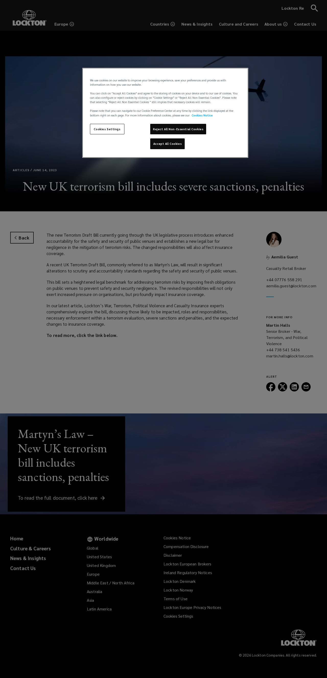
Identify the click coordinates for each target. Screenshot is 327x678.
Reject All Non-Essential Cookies (178, 129)
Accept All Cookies (167, 144)
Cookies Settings (107, 129)
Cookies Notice (202, 115)
